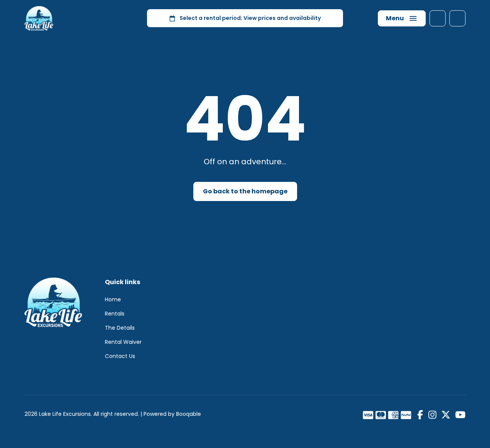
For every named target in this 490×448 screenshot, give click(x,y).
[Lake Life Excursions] (38, 18)
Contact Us (120, 356)
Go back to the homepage (245, 191)
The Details (120, 328)
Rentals (114, 313)
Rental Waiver (123, 342)
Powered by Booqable (172, 414)
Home (113, 299)
